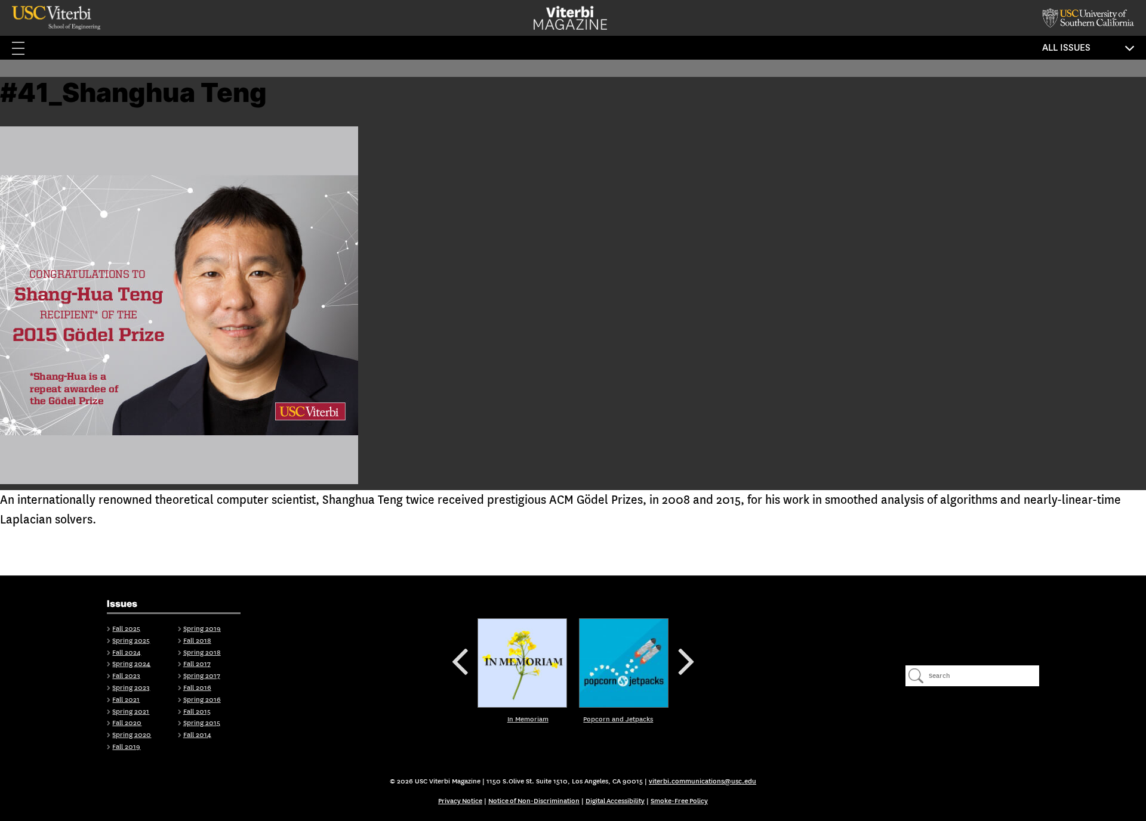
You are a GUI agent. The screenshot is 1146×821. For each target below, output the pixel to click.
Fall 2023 (126, 675)
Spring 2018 (202, 652)
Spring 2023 (131, 687)
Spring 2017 (201, 675)
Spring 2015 (201, 722)
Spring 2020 (131, 734)
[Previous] (522, 663)
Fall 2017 (197, 663)
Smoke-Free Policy (679, 801)
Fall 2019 (126, 746)
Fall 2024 (126, 652)
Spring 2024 (131, 663)
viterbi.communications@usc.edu (702, 781)
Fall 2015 (197, 711)
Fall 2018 (197, 640)
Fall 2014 (197, 734)
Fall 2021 (126, 699)
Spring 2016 (202, 699)
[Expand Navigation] (24, 48)
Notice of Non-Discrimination (534, 801)
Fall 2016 (197, 687)
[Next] (623, 663)
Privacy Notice (460, 801)
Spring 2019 (202, 628)
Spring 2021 (130, 711)
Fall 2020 (126, 722)
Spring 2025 (131, 640)
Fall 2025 (126, 628)
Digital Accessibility (615, 801)
